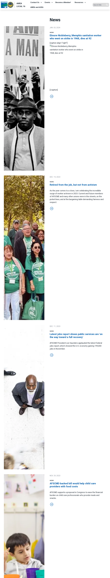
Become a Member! (63, 2)
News (52, 32)
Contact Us (34, 2)
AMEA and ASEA (36, 7)
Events (47, 2)
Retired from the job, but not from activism (73, 184)
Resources (79, 2)
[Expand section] (41, 2)
